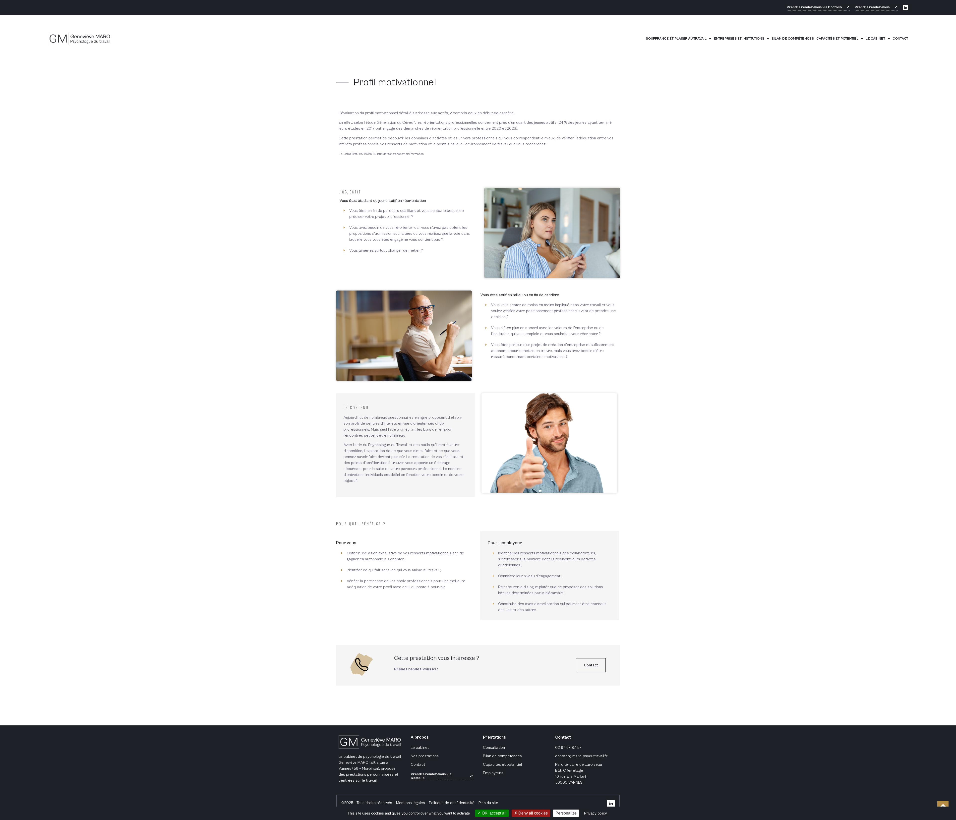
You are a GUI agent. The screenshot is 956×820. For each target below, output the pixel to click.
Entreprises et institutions (739, 38)
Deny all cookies (532, 813)
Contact (900, 38)
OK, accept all (493, 813)
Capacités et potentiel (837, 38)
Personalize (566, 813)
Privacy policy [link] (595, 813)
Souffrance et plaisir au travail (676, 38)
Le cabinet (875, 38)
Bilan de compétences (793, 38)
